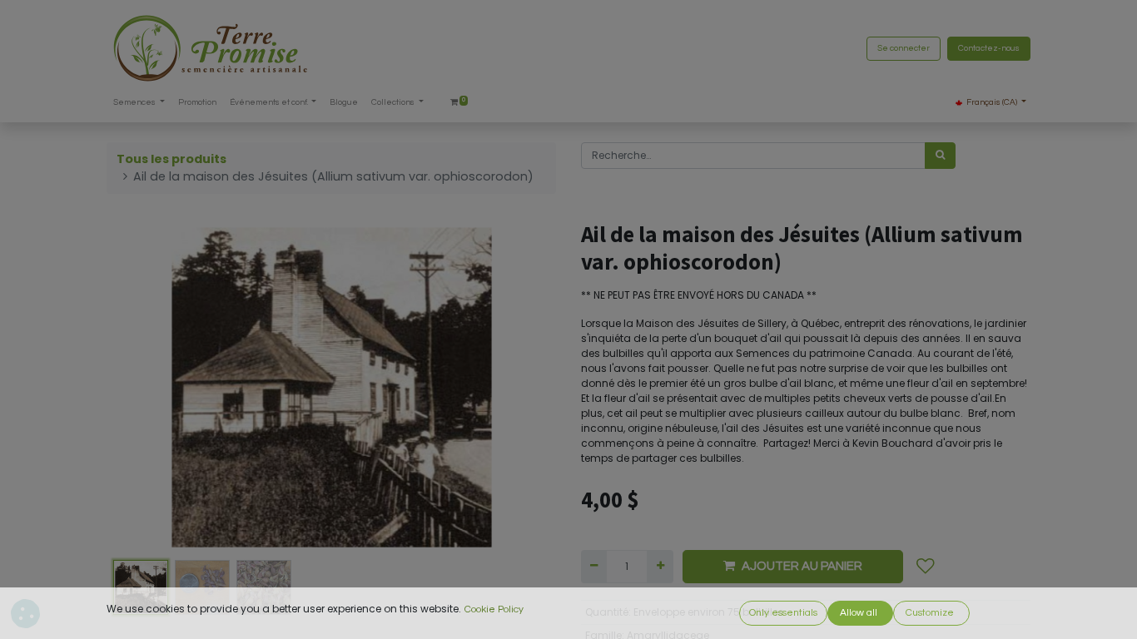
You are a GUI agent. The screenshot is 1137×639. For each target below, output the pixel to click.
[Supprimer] (594, 566)
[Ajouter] (660, 566)
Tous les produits (171, 159)
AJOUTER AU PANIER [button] (802, 566)
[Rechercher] (940, 155)
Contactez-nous (989, 48)
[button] (140, 386)
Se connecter (903, 48)
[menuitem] (197, 103)
